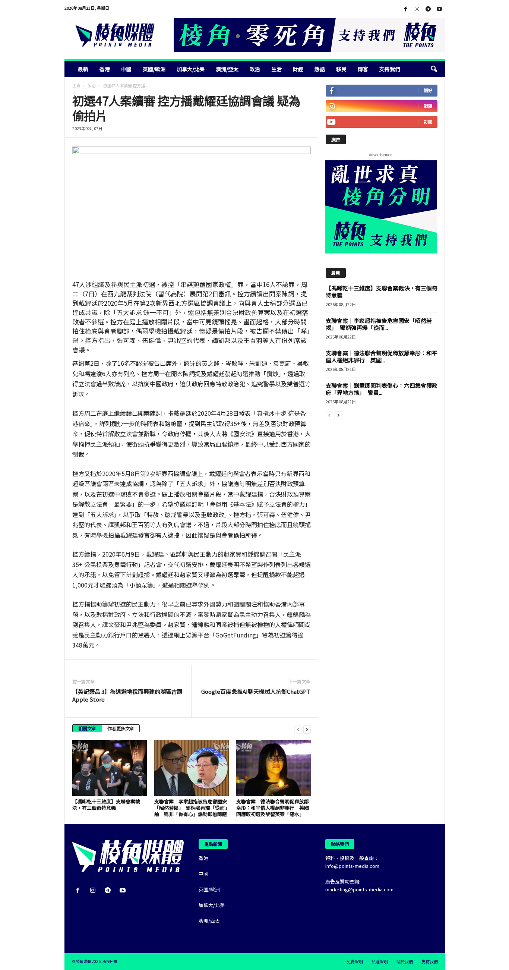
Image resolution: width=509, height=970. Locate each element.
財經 (298, 69)
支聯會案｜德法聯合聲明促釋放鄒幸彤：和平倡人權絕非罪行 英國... (381, 356)
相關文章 (87, 728)
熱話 (319, 69)
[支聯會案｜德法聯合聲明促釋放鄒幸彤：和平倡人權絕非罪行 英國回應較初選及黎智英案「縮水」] (273, 768)
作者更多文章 (120, 728)
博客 (363, 69)
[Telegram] (428, 9)
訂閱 (428, 122)
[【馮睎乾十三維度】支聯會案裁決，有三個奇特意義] (109, 768)
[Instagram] (416, 9)
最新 (83, 69)
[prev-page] (298, 729)
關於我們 (404, 961)
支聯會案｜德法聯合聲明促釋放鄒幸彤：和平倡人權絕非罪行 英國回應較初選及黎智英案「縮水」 (272, 808)
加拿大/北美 (191, 69)
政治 (255, 69)
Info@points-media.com (352, 865)
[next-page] (307, 729)
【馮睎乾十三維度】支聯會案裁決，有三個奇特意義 (106, 804)
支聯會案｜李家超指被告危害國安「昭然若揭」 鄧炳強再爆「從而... (379, 323)
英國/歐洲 (154, 69)
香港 (104, 69)
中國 (126, 69)
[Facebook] (405, 9)
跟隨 (428, 106)
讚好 (428, 90)
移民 (341, 69)
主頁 (76, 85)
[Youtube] (439, 9)
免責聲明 (355, 961)
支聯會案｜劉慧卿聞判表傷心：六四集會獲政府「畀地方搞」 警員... (381, 388)
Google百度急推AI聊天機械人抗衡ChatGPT (255, 691)
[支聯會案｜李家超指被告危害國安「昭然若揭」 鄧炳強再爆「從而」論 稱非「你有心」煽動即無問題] (191, 768)
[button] (434, 69)
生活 (276, 69)
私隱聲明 (380, 961)
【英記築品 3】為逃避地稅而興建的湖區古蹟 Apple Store (127, 695)
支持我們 (389, 69)
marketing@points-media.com (359, 889)
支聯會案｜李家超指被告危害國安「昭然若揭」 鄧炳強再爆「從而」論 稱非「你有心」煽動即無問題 (190, 808)
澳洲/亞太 (227, 69)
